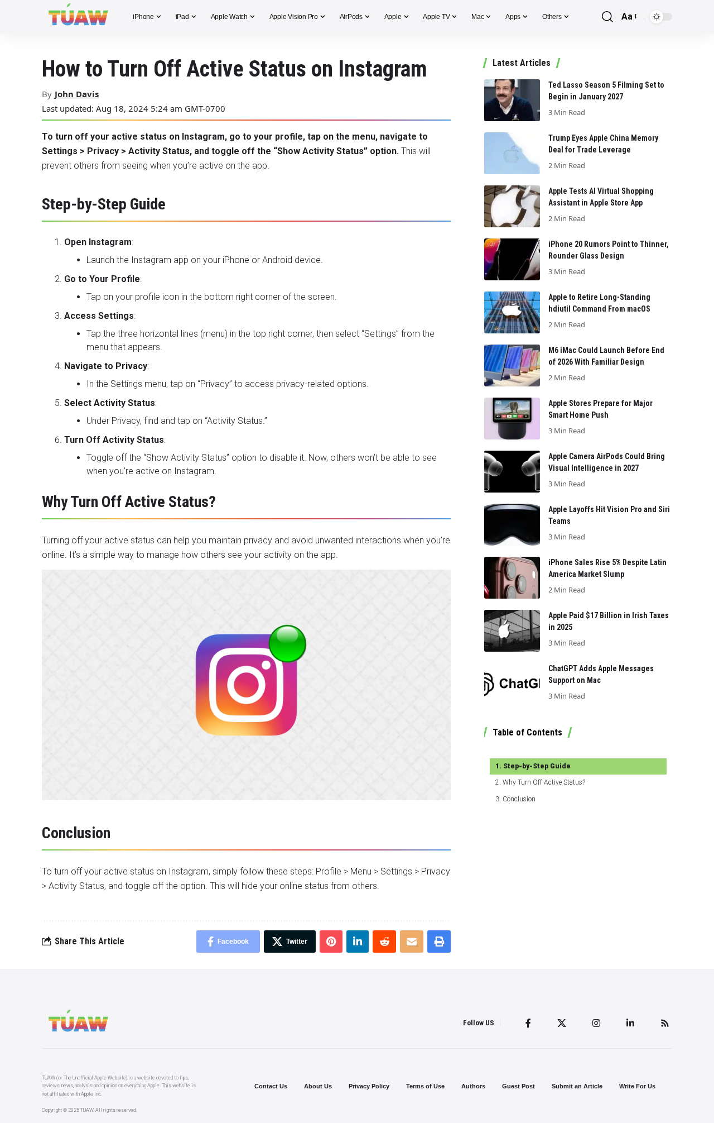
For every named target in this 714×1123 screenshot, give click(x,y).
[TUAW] (78, 17)
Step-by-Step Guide (536, 766)
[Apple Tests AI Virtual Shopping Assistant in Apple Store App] (512, 206)
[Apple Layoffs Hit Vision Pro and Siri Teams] (512, 525)
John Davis (77, 93)
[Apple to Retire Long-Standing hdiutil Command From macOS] (512, 312)
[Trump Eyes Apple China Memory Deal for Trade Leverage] (512, 153)
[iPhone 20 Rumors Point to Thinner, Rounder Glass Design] (512, 259)
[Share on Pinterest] (331, 941)
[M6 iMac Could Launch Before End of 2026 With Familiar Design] (512, 365)
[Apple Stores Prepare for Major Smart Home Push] (512, 418)
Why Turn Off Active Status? (544, 782)
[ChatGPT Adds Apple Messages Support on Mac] (512, 684)
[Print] (439, 941)
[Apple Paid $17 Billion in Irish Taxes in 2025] (512, 631)
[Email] (411, 941)
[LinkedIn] (630, 1023)
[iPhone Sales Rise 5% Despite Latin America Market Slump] (512, 578)
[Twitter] (561, 1023)
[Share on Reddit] (384, 941)
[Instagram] (596, 1023)
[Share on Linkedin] (357, 941)
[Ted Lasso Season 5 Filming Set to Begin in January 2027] (512, 100)
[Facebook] (528, 1023)
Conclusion (519, 799)
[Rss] (665, 1023)
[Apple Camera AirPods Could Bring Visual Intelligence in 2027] (512, 472)
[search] (607, 17)
